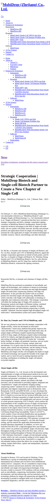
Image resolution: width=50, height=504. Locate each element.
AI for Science (11, 50)
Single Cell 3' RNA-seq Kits (25, 119)
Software (13, 98)
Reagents (13, 79)
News (3, 500)
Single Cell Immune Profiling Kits (27, 121)
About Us (13, 62)
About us (9, 23)
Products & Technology (14, 25)
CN (2, 17)
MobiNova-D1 (20, 115)
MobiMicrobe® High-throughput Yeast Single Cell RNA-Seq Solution (32, 126)
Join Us (8, 500)
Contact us (10, 54)
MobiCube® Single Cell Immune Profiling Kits (27, 37)
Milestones (14, 67)
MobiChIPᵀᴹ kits (16, 40)
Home (8, 21)
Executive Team (16, 65)
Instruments (14, 73)
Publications (14, 140)
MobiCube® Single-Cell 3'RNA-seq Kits (25, 35)
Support (8, 52)
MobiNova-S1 (20, 113)
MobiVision (14, 48)
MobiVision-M (20, 138)
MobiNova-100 (16, 29)
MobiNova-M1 (15, 31)
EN (7, 148)
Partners (13, 69)
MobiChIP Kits (20, 123)
